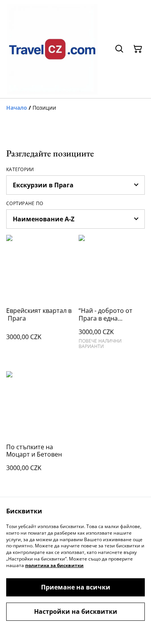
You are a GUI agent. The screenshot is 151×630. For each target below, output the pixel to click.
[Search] (119, 49)
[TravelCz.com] (52, 49)
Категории (20, 169)
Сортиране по (24, 203)
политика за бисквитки (54, 565)
